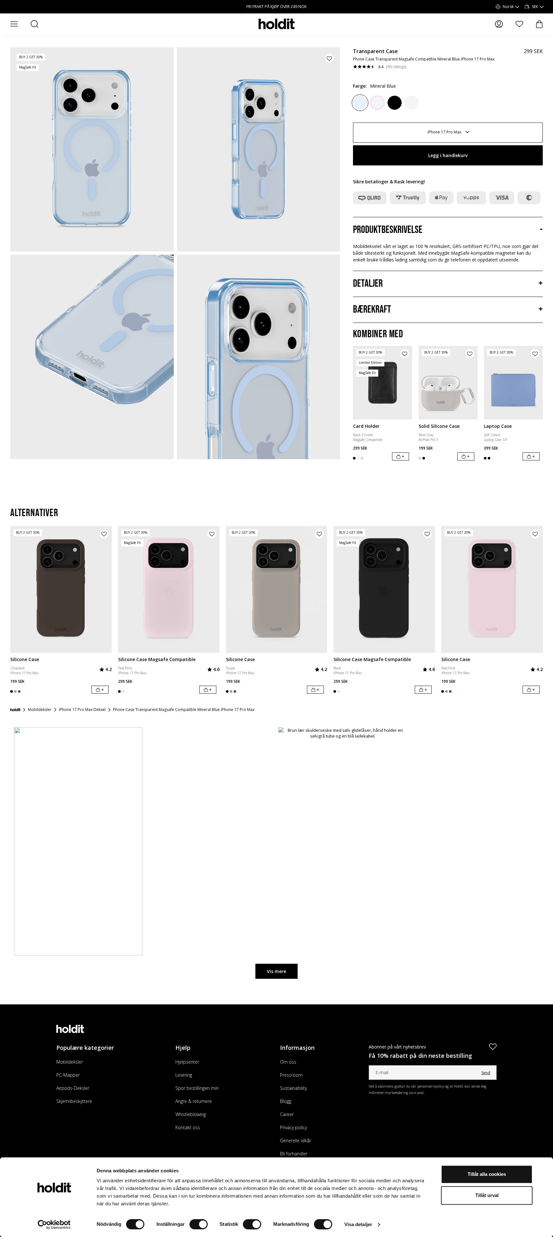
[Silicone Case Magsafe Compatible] (169, 589)
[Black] (395, 103)
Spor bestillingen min (197, 1088)
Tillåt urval (487, 1195)
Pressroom (291, 1075)
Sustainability (293, 1088)
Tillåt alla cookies (487, 1174)
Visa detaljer (358, 1224)
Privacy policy (293, 1127)
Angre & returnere (193, 1101)
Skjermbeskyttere (74, 1101)
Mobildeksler (69, 1062)
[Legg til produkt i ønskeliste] (329, 58)
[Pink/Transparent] (377, 103)
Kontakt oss (187, 1127)
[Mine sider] (499, 24)
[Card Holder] (382, 382)
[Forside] (15, 709)
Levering (183, 1075)
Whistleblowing (190, 1114)
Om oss (288, 1062)
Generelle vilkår (295, 1140)
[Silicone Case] (61, 589)
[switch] (198, 1224)
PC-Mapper (68, 1075)
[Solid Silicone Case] (448, 382)
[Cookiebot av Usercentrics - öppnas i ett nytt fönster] (54, 1224)
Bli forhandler (294, 1154)
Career (287, 1114)
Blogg (285, 1101)
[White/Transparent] (412, 103)
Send (485, 1072)
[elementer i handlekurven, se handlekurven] (539, 24)
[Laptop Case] (513, 382)
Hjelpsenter (187, 1062)
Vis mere (276, 971)
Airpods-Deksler (72, 1088)
